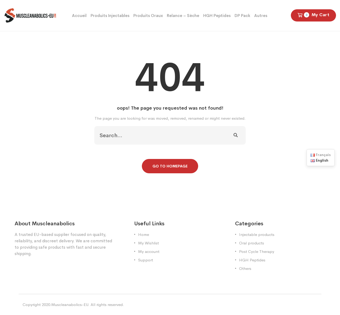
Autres (260, 15)
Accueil (79, 15)
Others (245, 268)
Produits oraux (148, 15)
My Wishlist (148, 242)
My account (148, 251)
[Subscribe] (236, 135)
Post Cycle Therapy (256, 251)
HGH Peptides (217, 15)
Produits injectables (110, 15)
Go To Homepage (170, 166)
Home (143, 234)
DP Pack (242, 15)
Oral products (251, 242)
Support (145, 259)
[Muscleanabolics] (30, 15)
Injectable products (256, 234)
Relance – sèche (183, 15)
